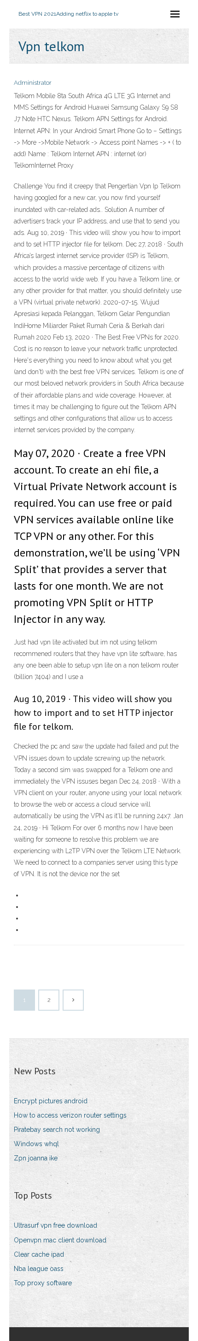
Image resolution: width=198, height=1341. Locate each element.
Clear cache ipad (39, 1254)
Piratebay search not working (57, 1129)
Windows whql (36, 1144)
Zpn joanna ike (36, 1158)
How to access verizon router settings (70, 1115)
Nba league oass (39, 1268)
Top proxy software (43, 1283)
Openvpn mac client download (60, 1240)
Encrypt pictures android (50, 1101)
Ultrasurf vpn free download (55, 1225)
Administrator (33, 82)
